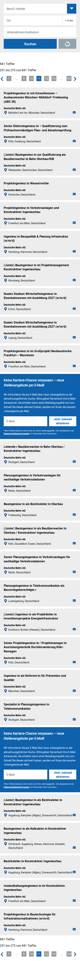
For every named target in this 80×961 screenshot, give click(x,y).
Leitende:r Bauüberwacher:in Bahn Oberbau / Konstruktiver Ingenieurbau (34, 449)
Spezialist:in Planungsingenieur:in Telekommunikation (26, 706)
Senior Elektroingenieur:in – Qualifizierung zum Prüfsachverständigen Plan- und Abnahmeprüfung (37, 128)
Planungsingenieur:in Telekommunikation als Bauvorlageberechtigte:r (34, 588)
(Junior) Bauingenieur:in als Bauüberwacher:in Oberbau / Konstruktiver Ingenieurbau (35, 530)
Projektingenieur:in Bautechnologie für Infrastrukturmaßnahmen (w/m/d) (30, 916)
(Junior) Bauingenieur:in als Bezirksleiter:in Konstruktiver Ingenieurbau (33, 802)
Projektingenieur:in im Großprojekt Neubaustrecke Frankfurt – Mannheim (38, 353)
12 (46, 78)
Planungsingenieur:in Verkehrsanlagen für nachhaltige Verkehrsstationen (32, 477)
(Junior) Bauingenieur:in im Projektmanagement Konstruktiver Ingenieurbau (36, 267)
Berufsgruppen (71, 9)
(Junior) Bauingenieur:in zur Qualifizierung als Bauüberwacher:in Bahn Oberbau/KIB (35, 157)
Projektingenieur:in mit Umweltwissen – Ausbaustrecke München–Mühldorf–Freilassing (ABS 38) (36, 97)
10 (31, 78)
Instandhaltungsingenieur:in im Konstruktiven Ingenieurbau (34, 888)
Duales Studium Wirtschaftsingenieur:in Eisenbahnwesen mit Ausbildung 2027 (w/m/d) (35, 296)
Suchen (30, 43)
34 (69, 78)
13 (54, 78)
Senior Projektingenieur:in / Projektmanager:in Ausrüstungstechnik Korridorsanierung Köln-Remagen (35, 647)
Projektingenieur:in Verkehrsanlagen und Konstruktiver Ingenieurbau (31, 210)
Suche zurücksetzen (67, 44)
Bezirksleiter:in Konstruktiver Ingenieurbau (32, 861)
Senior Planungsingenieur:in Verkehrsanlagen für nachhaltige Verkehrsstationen (37, 559)
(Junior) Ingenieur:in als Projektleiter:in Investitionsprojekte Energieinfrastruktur (31, 616)
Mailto (74, 112)
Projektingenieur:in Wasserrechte (26, 183)
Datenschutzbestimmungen (16, 433)
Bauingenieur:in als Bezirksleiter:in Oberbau (33, 504)
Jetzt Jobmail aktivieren (63, 421)
